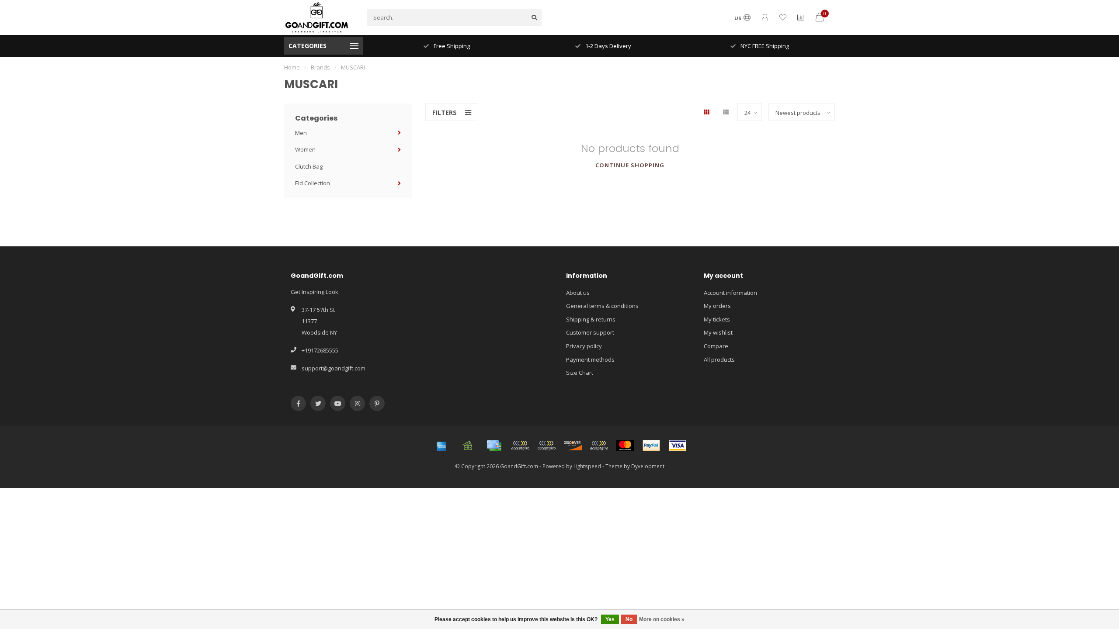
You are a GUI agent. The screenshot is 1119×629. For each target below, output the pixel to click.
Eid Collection (312, 183)
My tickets (717, 319)
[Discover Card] (573, 445)
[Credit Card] (494, 445)
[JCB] (599, 445)
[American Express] (441, 445)
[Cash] (468, 445)
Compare (716, 346)
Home (292, 67)
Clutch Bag (309, 166)
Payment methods (590, 359)
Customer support (590, 332)
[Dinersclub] (546, 445)
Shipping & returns (590, 319)
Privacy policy (584, 346)
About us (578, 293)
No (629, 619)
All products (719, 359)
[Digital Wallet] (520, 445)
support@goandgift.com (333, 368)
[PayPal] (651, 445)
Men (301, 133)
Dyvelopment (647, 466)
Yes (610, 619)
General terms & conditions (602, 306)
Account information (730, 293)
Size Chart (579, 373)
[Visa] (677, 445)
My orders (717, 306)
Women (305, 149)
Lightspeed (587, 466)
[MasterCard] (625, 445)
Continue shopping (629, 165)
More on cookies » (662, 619)
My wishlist (718, 332)
